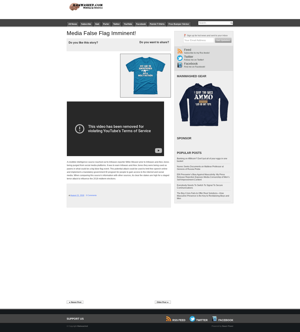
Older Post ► (163, 302)
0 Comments (91, 195)
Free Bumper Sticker (179, 24)
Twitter (116, 24)
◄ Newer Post (75, 302)
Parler (106, 24)
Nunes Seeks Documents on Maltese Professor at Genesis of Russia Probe (200, 167)
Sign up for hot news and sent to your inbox (207, 35)
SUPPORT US (75, 318)
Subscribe (86, 24)
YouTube (128, 24)
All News (72, 24)
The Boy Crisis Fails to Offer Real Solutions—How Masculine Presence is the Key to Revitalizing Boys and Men (203, 196)
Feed (197, 51)
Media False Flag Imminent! (101, 33)
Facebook (141, 24)
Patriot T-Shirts (157, 24)
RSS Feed (179, 320)
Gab (97, 24)
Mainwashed (82, 326)
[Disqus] (119, 255)
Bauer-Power (227, 326)
